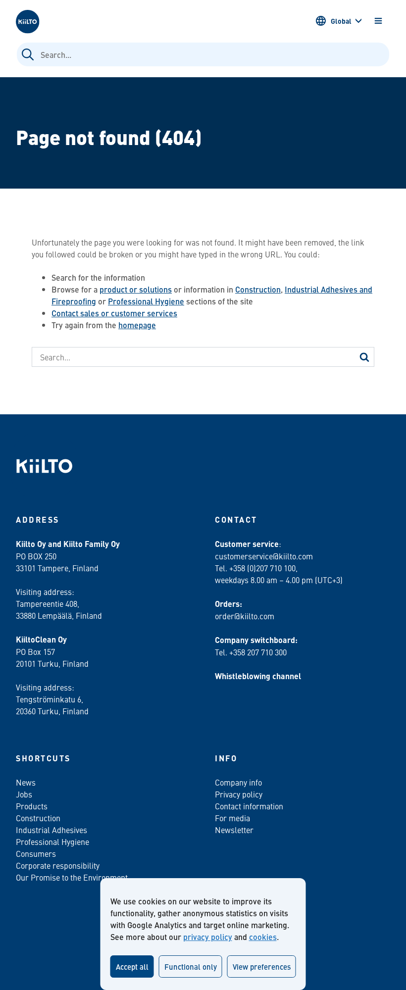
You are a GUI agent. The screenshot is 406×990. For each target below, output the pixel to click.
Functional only (190, 966)
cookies (263, 936)
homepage (137, 325)
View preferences (262, 966)
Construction (258, 289)
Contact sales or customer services (114, 313)
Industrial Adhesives (51, 829)
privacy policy (207, 936)
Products (32, 805)
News (26, 782)
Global (341, 21)
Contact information (249, 805)
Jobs (24, 794)
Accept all (132, 966)
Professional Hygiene (146, 301)
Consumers (36, 853)
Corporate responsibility (58, 865)
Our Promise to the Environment (72, 877)
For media (232, 817)
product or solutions (136, 289)
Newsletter (234, 829)
